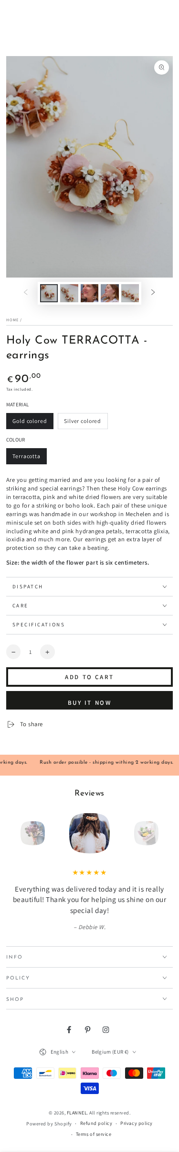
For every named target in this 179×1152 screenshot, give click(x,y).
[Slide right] (153, 293)
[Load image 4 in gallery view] (109, 293)
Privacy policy (136, 1123)
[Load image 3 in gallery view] (89, 293)
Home (12, 319)
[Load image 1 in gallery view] (49, 293)
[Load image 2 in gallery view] (69, 293)
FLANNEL (77, 1113)
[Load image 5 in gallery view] (130, 293)
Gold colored (29, 423)
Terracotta (28, 458)
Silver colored (82, 423)
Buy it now (90, 703)
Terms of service (93, 1134)
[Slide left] (25, 293)
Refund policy (96, 1123)
